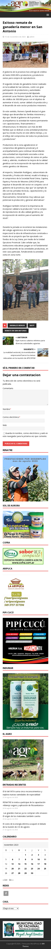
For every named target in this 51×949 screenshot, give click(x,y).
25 (45, 868)
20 (12, 868)
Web (5, 425)
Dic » (11, 880)
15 (25, 864)
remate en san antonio (16, 330)
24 (38, 868)
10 (38, 859)
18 (45, 864)
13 (12, 864)
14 (19, 864)
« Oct (5, 880)
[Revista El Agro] (25, 10)
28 (19, 873)
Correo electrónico (11, 417)
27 (12, 873)
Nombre (6, 409)
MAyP (32, 325)
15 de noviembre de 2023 (15, 36)
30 (32, 873)
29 (25, 873)
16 (32, 864)
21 (19, 868)
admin (31, 36)
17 (38, 864)
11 (45, 859)
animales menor (17, 325)
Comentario (8, 388)
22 (25, 868)
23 (32, 868)
